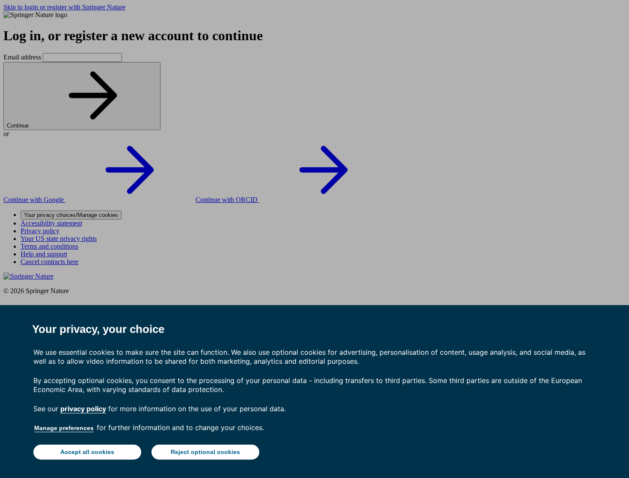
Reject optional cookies (205, 451)
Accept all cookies (87, 451)
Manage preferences (64, 428)
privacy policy (83, 408)
